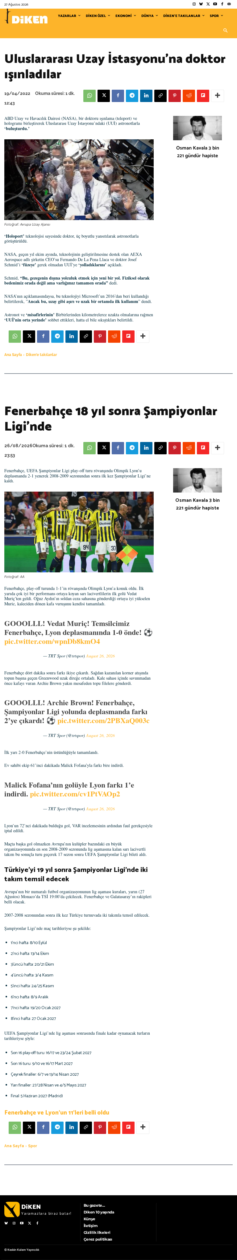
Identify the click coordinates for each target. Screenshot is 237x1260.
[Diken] (26, 16)
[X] (104, 96)
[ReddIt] (189, 96)
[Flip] (203, 96)
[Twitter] (208, 4)
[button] (225, 30)
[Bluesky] (201, 4)
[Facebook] (222, 4)
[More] (217, 96)
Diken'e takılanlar (41, 355)
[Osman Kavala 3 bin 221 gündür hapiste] (197, 128)
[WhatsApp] (89, 96)
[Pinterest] (174, 96)
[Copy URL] (160, 96)
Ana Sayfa (13, 355)
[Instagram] (194, 4)
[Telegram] (132, 96)
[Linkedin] (146, 96)
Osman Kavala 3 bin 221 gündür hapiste (197, 152)
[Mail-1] (229, 4)
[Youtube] (215, 4)
